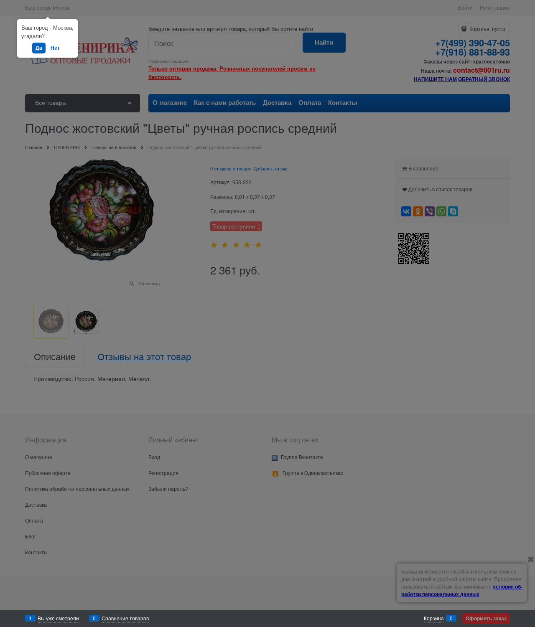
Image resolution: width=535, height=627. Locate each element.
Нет (55, 47)
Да (39, 47)
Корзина (434, 618)
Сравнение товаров (125, 618)
